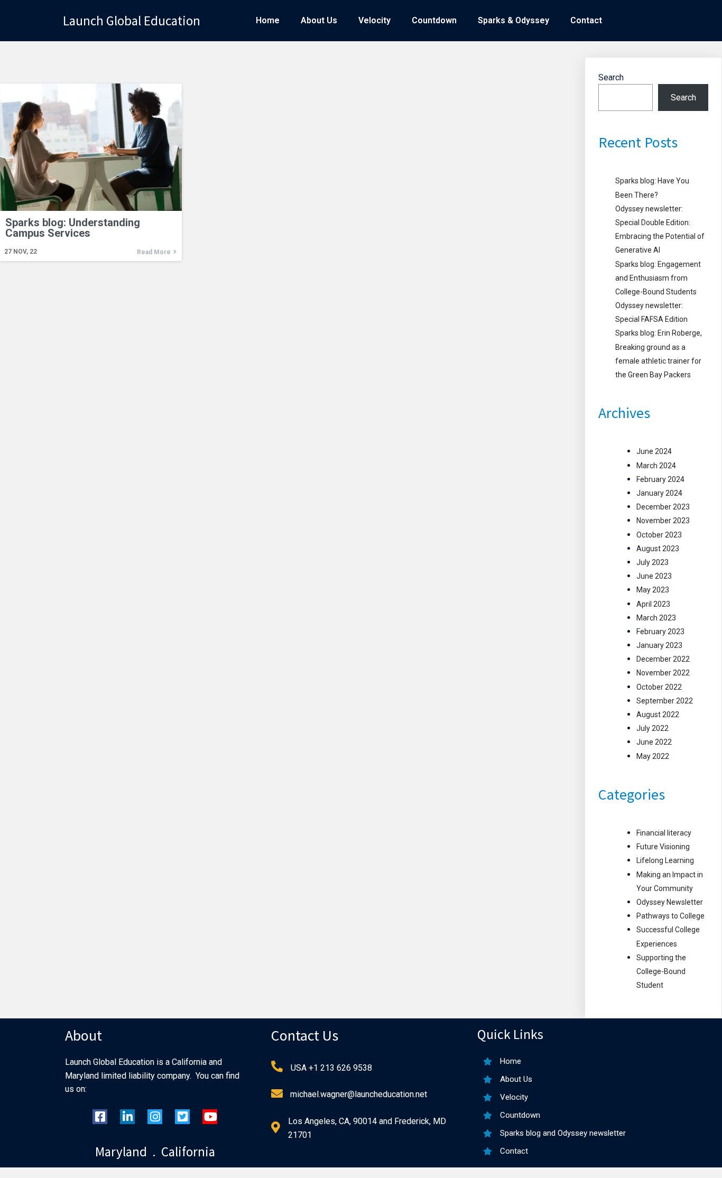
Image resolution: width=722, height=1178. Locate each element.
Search (611, 77)
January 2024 (659, 493)
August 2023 (657, 548)
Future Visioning (663, 846)
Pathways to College (670, 916)
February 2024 (660, 479)
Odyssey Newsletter (669, 902)
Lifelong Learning (665, 860)
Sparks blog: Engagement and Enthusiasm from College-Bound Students (658, 278)
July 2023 (652, 562)
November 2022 (663, 673)
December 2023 (663, 507)
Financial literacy (663, 833)
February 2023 (660, 631)
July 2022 (652, 728)
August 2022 (657, 714)
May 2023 (652, 590)
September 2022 (664, 701)
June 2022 (654, 742)
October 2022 (659, 687)
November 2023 (663, 520)
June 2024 (654, 451)
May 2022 (652, 756)
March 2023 (656, 618)
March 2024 (656, 465)
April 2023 (653, 604)
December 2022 (663, 659)
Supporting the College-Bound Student (661, 971)
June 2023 (654, 576)
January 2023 (659, 645)
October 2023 (659, 535)
